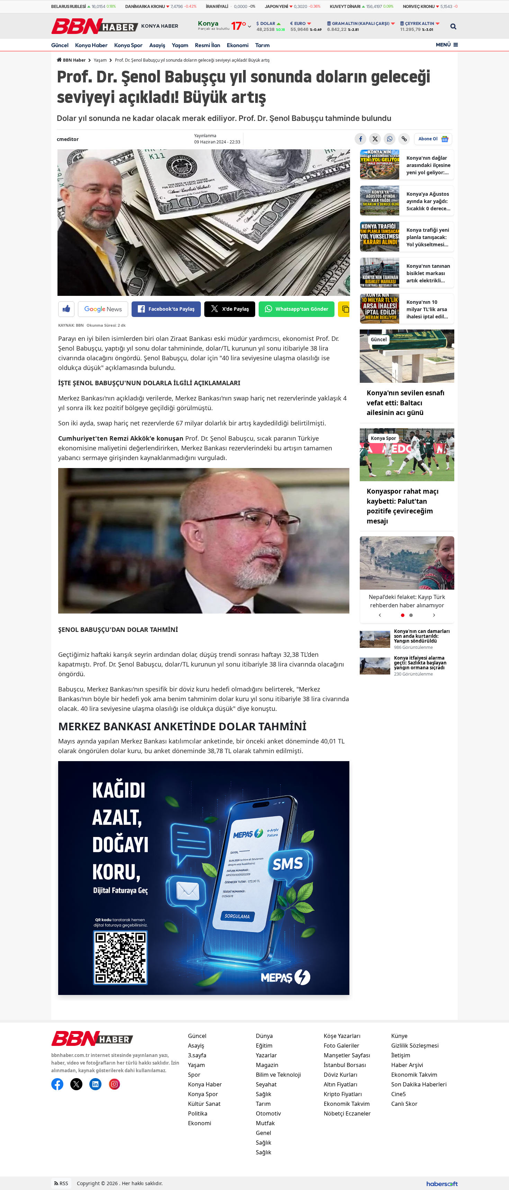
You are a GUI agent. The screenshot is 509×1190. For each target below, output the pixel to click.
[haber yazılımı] (442, 1183)
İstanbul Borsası (345, 1065)
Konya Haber (91, 45)
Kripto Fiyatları (343, 1094)
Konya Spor (128, 45)
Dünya (264, 1036)
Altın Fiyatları (340, 1084)
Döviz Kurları (340, 1074)
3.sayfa (197, 1055)
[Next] (434, 613)
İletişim (400, 1055)
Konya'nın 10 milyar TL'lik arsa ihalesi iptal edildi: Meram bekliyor (428, 309)
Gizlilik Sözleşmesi (415, 1045)
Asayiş (157, 45)
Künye (399, 1036)
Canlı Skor (404, 1104)
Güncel (60, 45)
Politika (197, 1113)
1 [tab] (402, 615)
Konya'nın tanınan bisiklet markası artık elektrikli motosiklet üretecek (428, 273)
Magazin (267, 1065)
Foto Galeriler (341, 1045)
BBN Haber (74, 60)
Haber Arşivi (407, 1065)
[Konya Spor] (407, 454)
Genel (263, 1133)
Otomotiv (268, 1113)
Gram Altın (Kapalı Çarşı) (361, 23)
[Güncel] (407, 355)
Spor (194, 1074)
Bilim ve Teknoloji (278, 1074)
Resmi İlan (207, 45)
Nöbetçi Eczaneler (347, 1113)
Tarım (262, 45)
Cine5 (398, 1094)
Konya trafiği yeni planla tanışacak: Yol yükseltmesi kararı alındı (428, 237)
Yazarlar (266, 1055)
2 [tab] (411, 615)
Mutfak (265, 1123)
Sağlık (263, 1094)
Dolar (267, 23)
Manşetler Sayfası (347, 1055)
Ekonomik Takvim (347, 1104)
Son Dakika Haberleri (419, 1084)
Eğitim (264, 1045)
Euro (300, 23)
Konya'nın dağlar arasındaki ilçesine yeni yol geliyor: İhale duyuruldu (428, 165)
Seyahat (266, 1084)
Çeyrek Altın (419, 23)
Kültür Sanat (204, 1104)
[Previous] (379, 613)
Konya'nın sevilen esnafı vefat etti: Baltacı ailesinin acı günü (406, 402)
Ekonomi (238, 45)
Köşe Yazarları (342, 1036)
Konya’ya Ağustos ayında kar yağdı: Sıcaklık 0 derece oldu (428, 201)
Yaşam (180, 45)
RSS (63, 1183)
